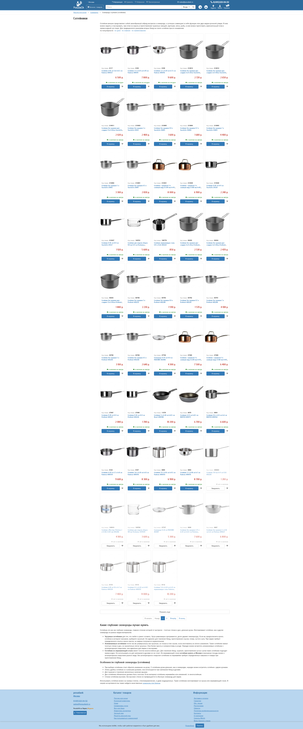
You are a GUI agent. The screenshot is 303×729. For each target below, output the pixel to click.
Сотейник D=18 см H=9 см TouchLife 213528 (214, 187)
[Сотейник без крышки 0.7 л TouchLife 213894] (191, 107)
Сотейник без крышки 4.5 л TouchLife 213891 (137, 187)
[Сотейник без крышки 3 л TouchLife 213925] (138, 107)
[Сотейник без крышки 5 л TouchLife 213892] (112, 164)
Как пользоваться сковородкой (126, 718)
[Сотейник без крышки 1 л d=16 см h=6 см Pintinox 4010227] (217, 509)
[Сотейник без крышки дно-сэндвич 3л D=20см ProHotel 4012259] (191, 222)
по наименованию (139, 30)
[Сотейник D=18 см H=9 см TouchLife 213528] (217, 164)
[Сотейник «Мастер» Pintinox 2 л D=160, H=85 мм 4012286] (112, 509)
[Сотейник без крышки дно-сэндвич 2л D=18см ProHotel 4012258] (217, 222)
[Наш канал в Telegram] (200, 7)
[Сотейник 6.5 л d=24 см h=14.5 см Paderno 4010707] (138, 566)
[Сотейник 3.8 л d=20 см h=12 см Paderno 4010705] (138, 451)
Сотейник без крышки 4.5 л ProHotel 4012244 (137, 359)
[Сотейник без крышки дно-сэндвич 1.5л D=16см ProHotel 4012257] (112, 279)
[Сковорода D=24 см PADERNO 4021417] (165, 509)
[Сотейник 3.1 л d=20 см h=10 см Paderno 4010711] (138, 50)
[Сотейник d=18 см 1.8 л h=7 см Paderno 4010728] (112, 566)
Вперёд (173, 618)
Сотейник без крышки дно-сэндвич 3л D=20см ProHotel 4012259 (189, 245)
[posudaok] (78, 5)
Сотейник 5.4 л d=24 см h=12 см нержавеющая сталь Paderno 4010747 (164, 589)
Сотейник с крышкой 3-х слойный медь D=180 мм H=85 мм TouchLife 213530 (190, 188)
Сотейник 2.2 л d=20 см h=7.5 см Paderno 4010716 (165, 72)
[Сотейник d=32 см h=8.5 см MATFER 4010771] (191, 394)
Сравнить (129, 2)
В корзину (110, 87)
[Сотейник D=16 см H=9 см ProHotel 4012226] (138, 394)
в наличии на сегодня (115, 82)
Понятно (200, 725)
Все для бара (119, 708)
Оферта (197, 708)
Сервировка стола (121, 705)
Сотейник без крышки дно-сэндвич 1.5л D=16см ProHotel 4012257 (112, 302)
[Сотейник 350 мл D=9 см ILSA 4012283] (217, 451)
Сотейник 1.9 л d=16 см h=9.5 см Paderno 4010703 (164, 474)
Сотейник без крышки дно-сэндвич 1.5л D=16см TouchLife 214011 (112, 130)
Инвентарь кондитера (122, 710)
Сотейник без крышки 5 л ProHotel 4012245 (110, 359)
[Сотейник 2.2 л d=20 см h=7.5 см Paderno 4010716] (165, 50)
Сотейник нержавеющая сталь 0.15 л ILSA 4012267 (164, 244)
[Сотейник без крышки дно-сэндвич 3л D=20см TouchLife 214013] (191, 50)
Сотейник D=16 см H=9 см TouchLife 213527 (110, 244)
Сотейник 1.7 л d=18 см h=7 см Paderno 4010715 (190, 474)
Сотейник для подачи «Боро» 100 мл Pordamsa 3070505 (138, 531)
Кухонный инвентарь (122, 700)
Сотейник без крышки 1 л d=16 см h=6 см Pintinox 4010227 (216, 531)
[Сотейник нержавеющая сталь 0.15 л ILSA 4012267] (165, 222)
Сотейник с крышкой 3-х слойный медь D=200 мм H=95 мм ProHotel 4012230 (190, 360)
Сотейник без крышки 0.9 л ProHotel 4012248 (163, 301)
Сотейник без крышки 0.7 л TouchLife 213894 (189, 129)
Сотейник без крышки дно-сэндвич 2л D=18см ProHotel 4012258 (215, 245)
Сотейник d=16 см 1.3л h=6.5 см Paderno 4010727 (112, 72)
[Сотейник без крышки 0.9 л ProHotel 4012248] (165, 279)
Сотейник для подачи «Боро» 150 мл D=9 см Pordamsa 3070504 (138, 245)
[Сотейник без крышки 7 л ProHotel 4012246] (217, 279)
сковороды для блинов (151, 683)
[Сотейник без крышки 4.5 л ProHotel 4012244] (138, 337)
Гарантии (197, 700)
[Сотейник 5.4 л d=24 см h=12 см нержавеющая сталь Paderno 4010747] (165, 566)
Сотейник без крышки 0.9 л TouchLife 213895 (163, 129)
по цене (117, 30)
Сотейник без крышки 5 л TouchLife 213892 (110, 187)
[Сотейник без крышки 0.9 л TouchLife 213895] (165, 107)
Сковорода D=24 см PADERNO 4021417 (164, 531)
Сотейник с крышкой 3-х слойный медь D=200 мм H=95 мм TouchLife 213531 (164, 188)
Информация (118, 2)
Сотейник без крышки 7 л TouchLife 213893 (215, 129)
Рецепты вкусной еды (122, 715)
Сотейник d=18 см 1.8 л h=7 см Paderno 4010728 (112, 588)
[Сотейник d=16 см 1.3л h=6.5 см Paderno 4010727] (112, 50)
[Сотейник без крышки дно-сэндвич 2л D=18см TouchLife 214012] (217, 50)
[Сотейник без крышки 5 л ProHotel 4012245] (112, 337)
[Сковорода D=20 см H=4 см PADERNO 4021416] (165, 337)
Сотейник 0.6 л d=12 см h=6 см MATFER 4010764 (216, 416)
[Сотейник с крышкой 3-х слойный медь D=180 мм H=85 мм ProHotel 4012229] (217, 337)
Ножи (116, 703)
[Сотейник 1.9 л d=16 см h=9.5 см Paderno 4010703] (165, 451)
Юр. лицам (198, 703)
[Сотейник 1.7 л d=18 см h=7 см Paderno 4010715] (191, 451)
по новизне (126, 30)
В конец (182, 618)
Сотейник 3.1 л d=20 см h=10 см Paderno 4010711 (138, 72)
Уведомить (215, 488)
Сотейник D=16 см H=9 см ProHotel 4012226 (136, 416)
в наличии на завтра (194, 82)
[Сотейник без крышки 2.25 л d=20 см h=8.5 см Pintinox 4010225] (191, 509)
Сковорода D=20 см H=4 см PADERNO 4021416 (163, 359)
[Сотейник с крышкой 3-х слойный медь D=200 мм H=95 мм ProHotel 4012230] (191, 337)
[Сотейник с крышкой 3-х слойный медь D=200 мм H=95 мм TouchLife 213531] (165, 164)
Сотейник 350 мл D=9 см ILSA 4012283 (216, 474)
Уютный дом (119, 713)
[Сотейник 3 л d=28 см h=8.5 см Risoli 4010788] (165, 394)
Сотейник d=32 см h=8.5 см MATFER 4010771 (189, 416)
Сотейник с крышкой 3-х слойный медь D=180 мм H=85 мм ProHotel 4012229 (216, 360)
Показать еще (164, 612)
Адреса (213, 8)
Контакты (197, 713)
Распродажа (198, 705)
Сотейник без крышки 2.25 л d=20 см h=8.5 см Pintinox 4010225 (189, 532)
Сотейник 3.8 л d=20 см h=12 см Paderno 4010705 (138, 474)
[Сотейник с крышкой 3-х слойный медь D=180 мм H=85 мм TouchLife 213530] (191, 164)
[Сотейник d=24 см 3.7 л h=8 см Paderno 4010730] (112, 451)
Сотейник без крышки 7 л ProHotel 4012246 (215, 301)
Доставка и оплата (201, 698)
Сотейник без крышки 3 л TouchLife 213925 (136, 129)
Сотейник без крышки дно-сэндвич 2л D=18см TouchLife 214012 (216, 73)
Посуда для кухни (121, 698)
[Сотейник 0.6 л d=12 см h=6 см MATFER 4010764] (217, 394)
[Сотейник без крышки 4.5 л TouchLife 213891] (138, 164)
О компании (198, 715)
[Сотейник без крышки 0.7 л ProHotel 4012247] (191, 279)
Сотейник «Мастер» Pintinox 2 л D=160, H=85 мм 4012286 (112, 531)
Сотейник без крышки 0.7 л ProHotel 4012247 (189, 301)
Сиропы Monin (199, 718)
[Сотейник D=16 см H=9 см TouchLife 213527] (112, 222)
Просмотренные (154, 2)
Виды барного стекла (202, 720)
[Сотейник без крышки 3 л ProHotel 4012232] (138, 279)
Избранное (140, 2)
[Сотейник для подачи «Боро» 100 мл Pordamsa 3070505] (138, 509)
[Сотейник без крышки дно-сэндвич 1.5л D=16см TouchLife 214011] (112, 107)
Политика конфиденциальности (206, 710)
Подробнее (189, 725)
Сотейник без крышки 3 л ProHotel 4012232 (136, 301)
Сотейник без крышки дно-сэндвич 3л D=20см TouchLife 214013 (190, 73)
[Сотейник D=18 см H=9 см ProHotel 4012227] (112, 394)
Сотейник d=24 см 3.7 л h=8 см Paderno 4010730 (112, 474)
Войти (220, 8)
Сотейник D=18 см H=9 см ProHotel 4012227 (110, 416)
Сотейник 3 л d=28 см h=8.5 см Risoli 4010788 (164, 416)
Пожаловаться (81, 713)
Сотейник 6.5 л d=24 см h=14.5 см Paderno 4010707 (138, 588)
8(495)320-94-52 (221, 2)
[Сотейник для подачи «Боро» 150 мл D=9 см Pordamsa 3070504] (138, 222)
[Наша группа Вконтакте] (206, 7)
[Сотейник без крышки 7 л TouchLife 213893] (217, 107)
